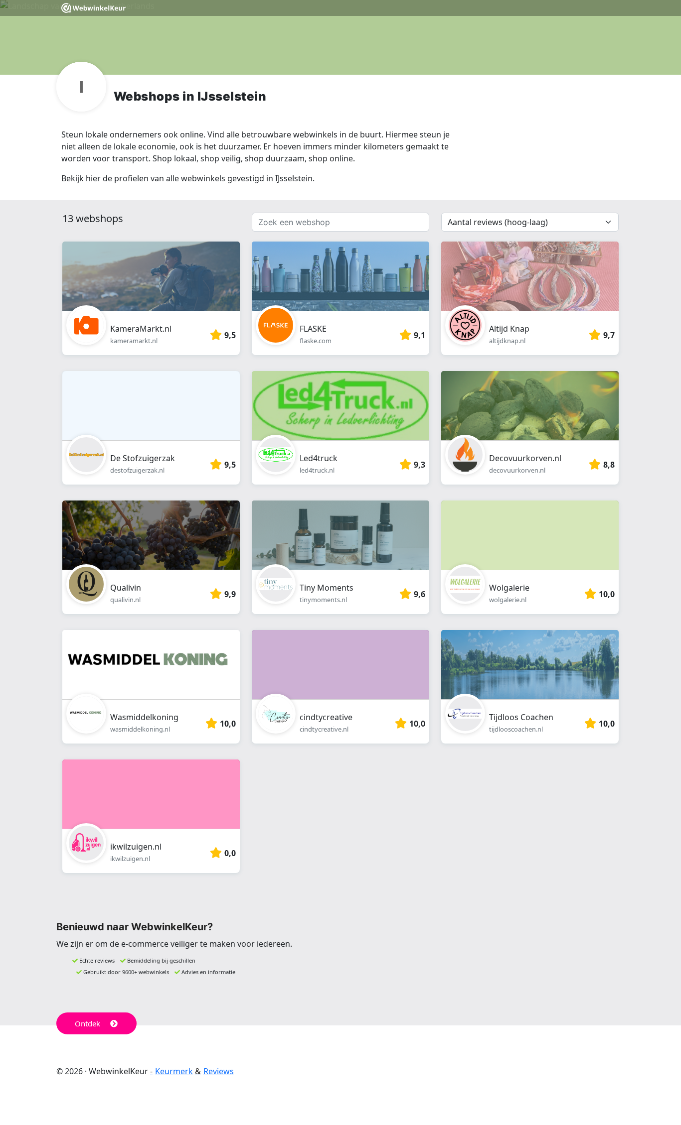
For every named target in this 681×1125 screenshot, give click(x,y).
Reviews (218, 1071)
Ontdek (87, 1023)
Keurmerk (174, 1071)
